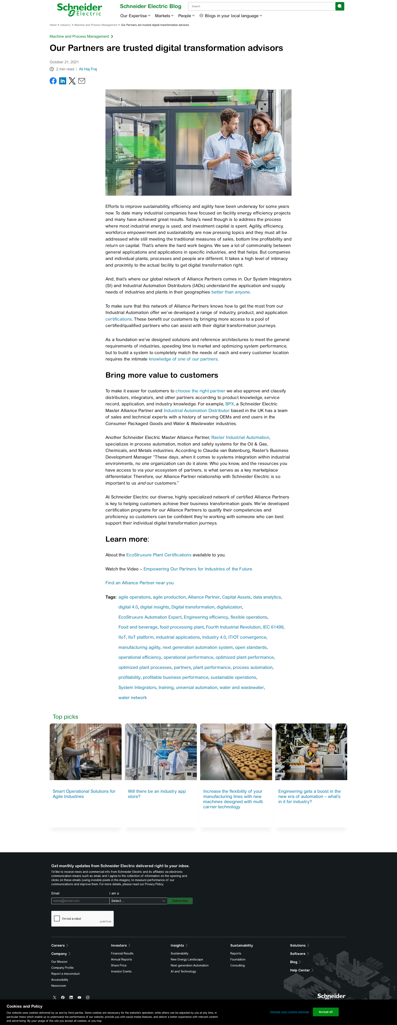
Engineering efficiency (206, 617)
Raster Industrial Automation (240, 437)
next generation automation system (198, 647)
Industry (65, 24)
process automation (253, 667)
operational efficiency (139, 657)
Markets (162, 15)
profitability (129, 677)
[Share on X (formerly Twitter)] (72, 81)
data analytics (267, 597)
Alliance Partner (204, 597)
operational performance (188, 657)
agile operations (134, 597)
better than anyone (231, 292)
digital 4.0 (128, 606)
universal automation (196, 687)
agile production (169, 597)
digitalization (229, 606)
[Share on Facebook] (53, 81)
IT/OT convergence (247, 637)
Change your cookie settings (289, 1011)
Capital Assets (236, 597)
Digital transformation (192, 606)
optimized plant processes (145, 667)
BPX (229, 403)
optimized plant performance (245, 657)
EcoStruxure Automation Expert (150, 617)
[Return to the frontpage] (79, 10)
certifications (118, 319)
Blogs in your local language (231, 15)
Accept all (326, 1011)
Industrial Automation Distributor (197, 410)
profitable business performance (175, 677)
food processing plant (182, 627)
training (166, 687)
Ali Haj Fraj (88, 69)
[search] (339, 6)
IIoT (122, 637)
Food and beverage (138, 627)
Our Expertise (133, 15)
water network (132, 697)
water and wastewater (242, 687)
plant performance (212, 667)
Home (53, 24)
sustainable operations (233, 677)
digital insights (154, 606)
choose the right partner (200, 390)
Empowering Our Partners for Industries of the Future (197, 568)
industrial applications (178, 637)
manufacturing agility (139, 647)
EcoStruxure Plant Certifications (158, 554)
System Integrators (137, 687)
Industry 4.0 (214, 637)
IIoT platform (141, 637)
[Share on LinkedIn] (62, 81)
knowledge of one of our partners (183, 359)
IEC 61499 (273, 627)
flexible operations (249, 617)
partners (182, 667)
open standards (251, 647)
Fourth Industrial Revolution (233, 627)
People (184, 15)
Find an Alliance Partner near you (139, 582)
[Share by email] (81, 81)
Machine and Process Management (95, 24)
